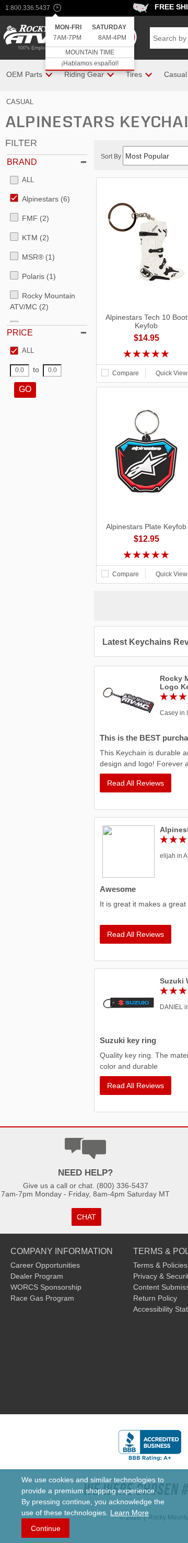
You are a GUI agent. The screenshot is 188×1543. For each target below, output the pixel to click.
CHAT (86, 1217)
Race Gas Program (42, 1298)
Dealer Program (36, 1276)
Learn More (129, 1512)
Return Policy (155, 1298)
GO (25, 389)
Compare (125, 373)
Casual (19, 102)
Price (20, 332)
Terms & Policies (160, 1265)
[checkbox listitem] (22, 180)
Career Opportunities (45, 1265)
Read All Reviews (135, 783)
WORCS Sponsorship (45, 1287)
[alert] (89, 44)
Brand (22, 162)
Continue (46, 1528)
